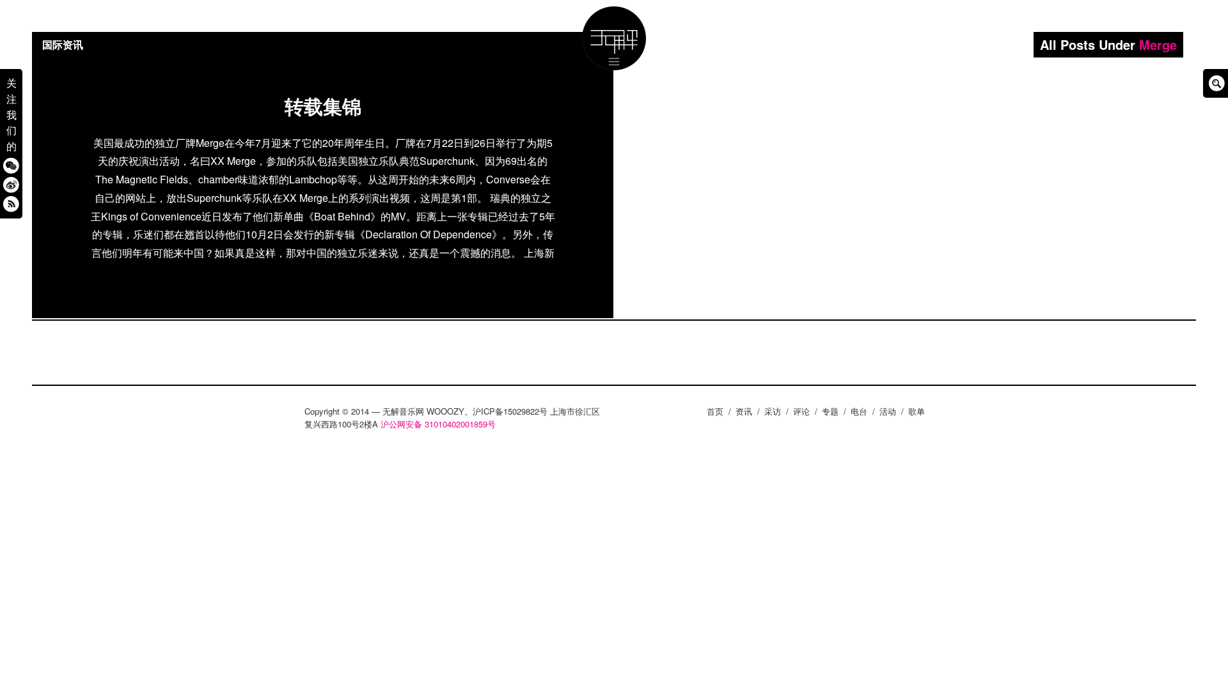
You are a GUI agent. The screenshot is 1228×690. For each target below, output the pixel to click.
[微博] (11, 184)
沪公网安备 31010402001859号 (438, 424)
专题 (830, 411)
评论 (801, 411)
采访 (772, 411)
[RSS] (11, 203)
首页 (715, 411)
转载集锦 (323, 105)
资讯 (744, 411)
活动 (887, 411)
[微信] (11, 165)
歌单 (916, 411)
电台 (859, 411)
